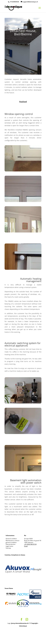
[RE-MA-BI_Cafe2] (23, 434)
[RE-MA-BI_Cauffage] (23, 270)
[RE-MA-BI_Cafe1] (23, 403)
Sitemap (8, 548)
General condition (11, 539)
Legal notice (9, 546)
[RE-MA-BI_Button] (23, 471)
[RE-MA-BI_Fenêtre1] (23, 232)
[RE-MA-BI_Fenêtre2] (23, 202)
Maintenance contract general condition (12, 541)
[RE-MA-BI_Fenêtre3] (23, 171)
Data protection (10, 544)
